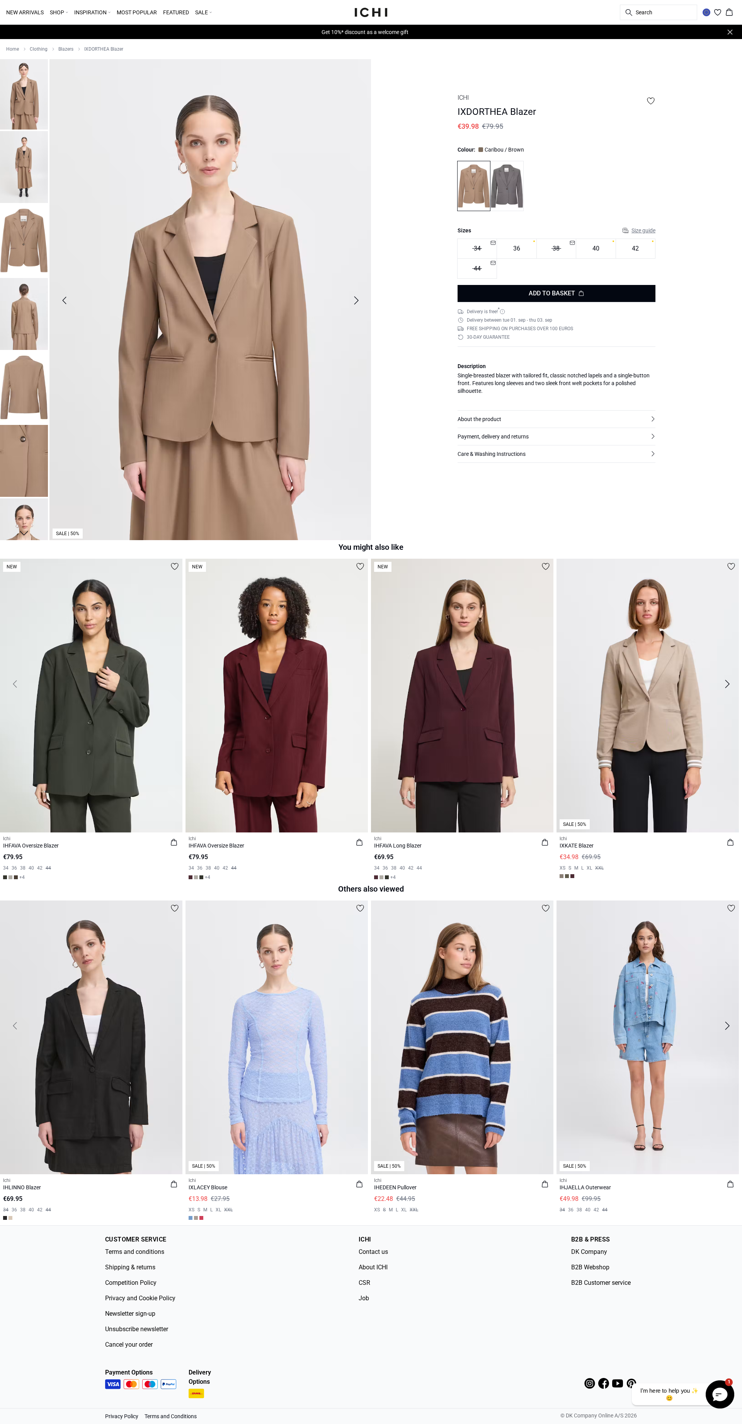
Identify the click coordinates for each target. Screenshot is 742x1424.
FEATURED (176, 12)
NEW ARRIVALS (25, 12)
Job (364, 1298)
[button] (556, 419)
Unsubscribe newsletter (136, 1329)
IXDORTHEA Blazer (103, 49)
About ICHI (373, 1267)
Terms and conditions (134, 1251)
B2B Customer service (601, 1282)
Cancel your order (129, 1344)
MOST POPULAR (137, 12)
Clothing (39, 49)
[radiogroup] (556, 258)
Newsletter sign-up (130, 1313)
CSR (364, 1282)
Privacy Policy (121, 1416)
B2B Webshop (590, 1267)
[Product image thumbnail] (24, 94)
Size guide (643, 230)
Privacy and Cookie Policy (140, 1298)
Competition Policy (131, 1282)
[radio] (516, 248)
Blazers (65, 49)
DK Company (589, 1251)
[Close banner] (730, 32)
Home (12, 49)
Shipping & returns (130, 1267)
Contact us (373, 1251)
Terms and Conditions (171, 1416)
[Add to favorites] (651, 101)
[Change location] (706, 12)
